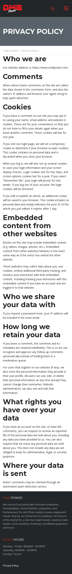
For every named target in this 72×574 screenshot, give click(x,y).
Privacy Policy (11, 565)
